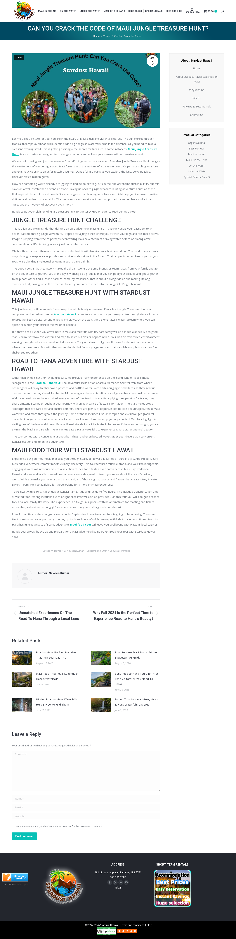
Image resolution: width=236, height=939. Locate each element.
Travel (18, 57)
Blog (118, 887)
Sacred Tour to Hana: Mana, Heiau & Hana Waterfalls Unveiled (136, 701)
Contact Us (196, 115)
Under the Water (196, 171)
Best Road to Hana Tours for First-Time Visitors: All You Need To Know (137, 679)
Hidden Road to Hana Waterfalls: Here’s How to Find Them (57, 701)
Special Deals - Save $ (197, 177)
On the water (196, 165)
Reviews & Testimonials (196, 106)
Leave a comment (120, 550)
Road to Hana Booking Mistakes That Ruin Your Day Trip (56, 654)
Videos (197, 98)
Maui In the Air (196, 154)
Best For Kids (197, 148)
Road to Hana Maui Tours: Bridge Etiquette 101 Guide (136, 654)
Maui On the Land (196, 160)
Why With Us (196, 90)
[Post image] (22, 658)
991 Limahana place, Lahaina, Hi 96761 (118, 872)
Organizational (196, 142)
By (74, 550)
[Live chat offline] (15, 880)
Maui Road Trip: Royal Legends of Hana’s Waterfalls (57, 676)
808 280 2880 (118, 877)
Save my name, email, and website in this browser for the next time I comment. (59, 826)
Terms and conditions (132, 925)
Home (196, 68)
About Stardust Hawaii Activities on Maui (197, 79)
